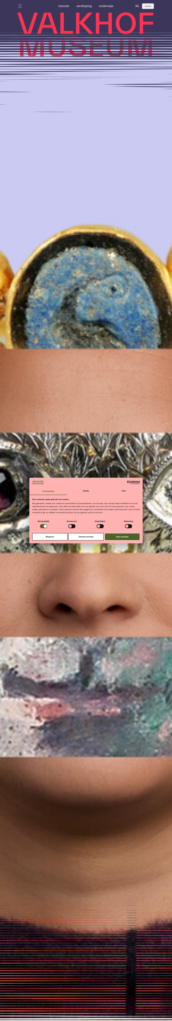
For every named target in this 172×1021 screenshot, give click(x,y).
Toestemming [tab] (48, 491)
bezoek (64, 6)
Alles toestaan (122, 537)
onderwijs (106, 6)
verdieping (84, 6)
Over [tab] (124, 491)
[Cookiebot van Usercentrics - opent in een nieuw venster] (129, 482)
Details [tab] (86, 491)
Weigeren (50, 537)
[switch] (71, 526)
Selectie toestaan (86, 537)
